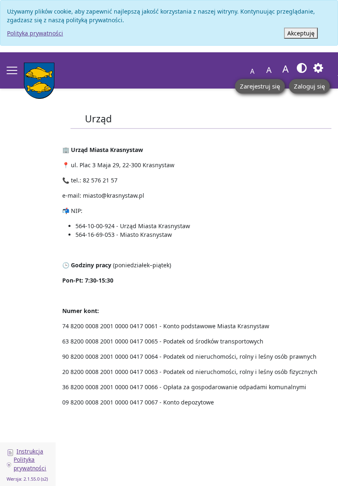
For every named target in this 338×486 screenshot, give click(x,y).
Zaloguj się (309, 86)
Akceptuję (301, 33)
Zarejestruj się (260, 86)
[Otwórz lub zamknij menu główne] (12, 70)
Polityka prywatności (35, 33)
